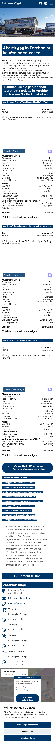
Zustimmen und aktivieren (27, 698)
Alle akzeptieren (28, 738)
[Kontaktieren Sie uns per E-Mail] (45, 3)
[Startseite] (12, 3)
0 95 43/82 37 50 (16, 603)
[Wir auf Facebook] (40, 3)
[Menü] (52, 4)
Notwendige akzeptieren (27, 725)
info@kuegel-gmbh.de (19, 598)
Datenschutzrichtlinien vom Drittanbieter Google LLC (24, 689)
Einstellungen (27, 731)
